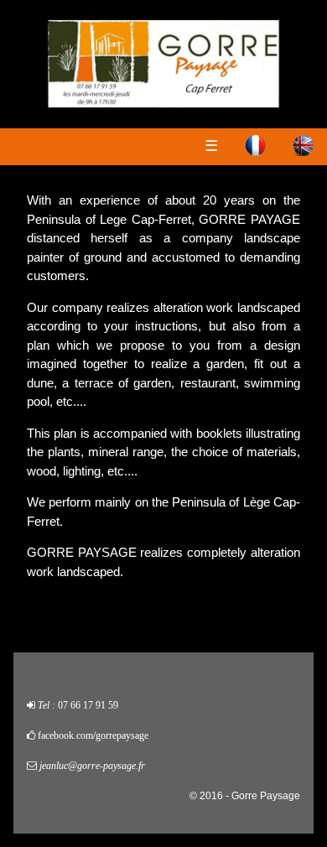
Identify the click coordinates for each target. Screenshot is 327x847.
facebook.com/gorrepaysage (93, 735)
